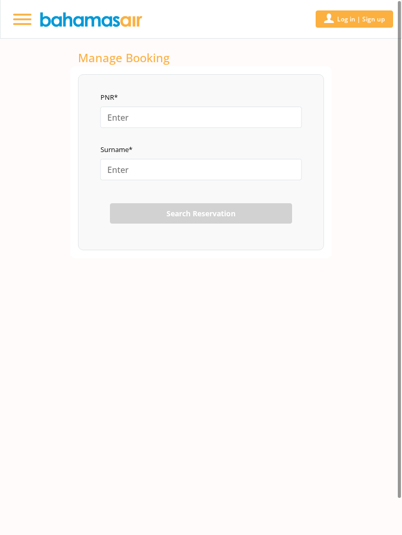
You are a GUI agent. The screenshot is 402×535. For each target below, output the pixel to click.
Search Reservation (201, 213)
